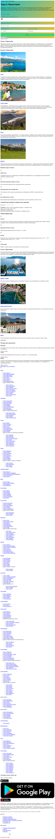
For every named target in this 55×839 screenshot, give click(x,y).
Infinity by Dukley (5, 278)
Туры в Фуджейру (7, 579)
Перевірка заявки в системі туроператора (12, 820)
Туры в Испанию (4, 628)
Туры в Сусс (6, 744)
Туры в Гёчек (9, 465)
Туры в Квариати (7, 615)
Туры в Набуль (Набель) (8, 743)
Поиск (27, 34)
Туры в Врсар (9, 687)
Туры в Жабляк (9, 538)
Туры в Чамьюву (9, 435)
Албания (2, 555)
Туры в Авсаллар (10, 442)
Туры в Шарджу (7, 582)
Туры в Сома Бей (10, 392)
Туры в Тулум (6, 548)
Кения (2, 479)
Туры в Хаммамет (7, 745)
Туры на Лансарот (7, 656)
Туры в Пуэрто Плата (11, 414)
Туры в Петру (6, 723)
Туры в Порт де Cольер (11, 668)
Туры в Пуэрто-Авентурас (9, 553)
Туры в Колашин (10, 539)
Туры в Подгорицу (10, 537)
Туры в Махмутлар (10, 444)
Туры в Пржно (9, 535)
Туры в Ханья (9, 515)
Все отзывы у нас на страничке (8, 366)
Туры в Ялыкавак (10, 464)
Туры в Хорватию (4, 671)
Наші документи (7, 830)
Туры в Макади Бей (7, 375)
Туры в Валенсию (7, 632)
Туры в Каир (6, 377)
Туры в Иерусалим (7, 757)
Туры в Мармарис (7, 451)
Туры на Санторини (7, 496)
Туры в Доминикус (7, 409)
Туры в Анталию (7, 424)
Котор (2, 132)
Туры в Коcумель (7, 550)
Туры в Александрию (11, 394)
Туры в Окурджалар (10, 441)
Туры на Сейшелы (4, 601)
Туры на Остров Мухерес (9, 545)
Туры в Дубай (6, 575)
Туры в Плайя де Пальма (11, 665)
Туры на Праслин (7, 606)
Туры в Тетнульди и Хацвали (12, 622)
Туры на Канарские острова (9, 654)
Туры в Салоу (9, 643)
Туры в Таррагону (10, 642)
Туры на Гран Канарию (8, 659)
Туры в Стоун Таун (7, 475)
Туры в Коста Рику (7, 718)
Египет (2, 370)
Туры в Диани (6, 481)
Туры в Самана (9, 416)
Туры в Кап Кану (7, 408)
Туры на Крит (6, 490)
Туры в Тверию (9, 770)
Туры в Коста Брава (7, 636)
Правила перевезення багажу (10, 819)
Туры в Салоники (7, 504)
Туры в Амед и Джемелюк (9, 734)
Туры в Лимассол (7, 596)
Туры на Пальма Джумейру (9, 576)
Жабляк (2, 161)
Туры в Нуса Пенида (8, 735)
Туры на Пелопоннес (8, 505)
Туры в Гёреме (6, 431)
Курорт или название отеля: (10, 16)
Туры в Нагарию (10, 772)
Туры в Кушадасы (7, 455)
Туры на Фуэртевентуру (8, 658)
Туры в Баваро (6, 404)
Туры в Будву (6, 520)
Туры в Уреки (6, 614)
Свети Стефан (4, 103)
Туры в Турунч (9, 463)
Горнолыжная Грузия (11, 624)
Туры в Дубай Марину (8, 578)
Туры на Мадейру (7, 699)
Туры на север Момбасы (8, 483)
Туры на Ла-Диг (7, 604)
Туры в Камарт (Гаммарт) (9, 748)
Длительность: (5, 28)
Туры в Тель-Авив (7, 753)
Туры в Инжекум (10, 443)
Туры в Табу (9, 395)
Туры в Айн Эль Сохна (11, 388)
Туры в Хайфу (9, 771)
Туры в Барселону (7, 631)
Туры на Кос (6, 497)
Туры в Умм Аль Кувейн (11, 586)
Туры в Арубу (6, 702)
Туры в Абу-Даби (7, 580)
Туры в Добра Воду (10, 534)
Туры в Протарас (7, 598)
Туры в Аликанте (7, 633)
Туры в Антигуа (7, 703)
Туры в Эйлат (6, 755)
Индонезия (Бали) (4, 725)
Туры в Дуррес (6, 561)
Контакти (5, 831)
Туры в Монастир (7, 742)
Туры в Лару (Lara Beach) (12, 438)
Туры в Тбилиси (7, 612)
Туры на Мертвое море (8, 754)
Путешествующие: (33, 28)
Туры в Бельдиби (10, 437)
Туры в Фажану (9, 690)
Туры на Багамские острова (9, 704)
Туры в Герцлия (9, 767)
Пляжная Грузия (7, 617)
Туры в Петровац (7, 525)
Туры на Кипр (3, 591)
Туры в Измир (6, 457)
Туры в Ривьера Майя (8, 551)
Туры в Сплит (6, 675)
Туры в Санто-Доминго (8, 406)
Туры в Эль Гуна (7, 378)
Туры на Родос (6, 491)
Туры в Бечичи (6, 523)
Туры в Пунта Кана (7, 400)
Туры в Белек (9, 439)
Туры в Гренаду (6, 714)
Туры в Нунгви (6, 471)
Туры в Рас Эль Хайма (8, 581)
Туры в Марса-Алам (7, 376)
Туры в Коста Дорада (8, 637)
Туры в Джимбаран (7, 733)
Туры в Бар (8, 531)
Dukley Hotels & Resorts (6, 306)
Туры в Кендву (6, 476)
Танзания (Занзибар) (5, 469)
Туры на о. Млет (7, 680)
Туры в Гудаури (9, 626)
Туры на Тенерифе (7, 655)
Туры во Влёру (6, 559)
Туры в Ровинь (6, 677)
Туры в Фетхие (6, 454)
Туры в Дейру (9, 588)
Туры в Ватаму (6, 484)
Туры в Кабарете (10, 415)
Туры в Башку (9, 692)
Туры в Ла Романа (7, 402)
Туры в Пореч (9, 686)
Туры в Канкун (6, 544)
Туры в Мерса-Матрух (8, 381)
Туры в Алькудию (7, 653)
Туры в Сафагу (9, 393)
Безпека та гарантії (7, 816)
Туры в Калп (9, 646)
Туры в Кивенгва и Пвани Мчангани (11, 474)
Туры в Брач (8, 694)
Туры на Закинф (7, 494)
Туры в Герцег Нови (10, 532)
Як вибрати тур (6, 822)
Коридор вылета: (6, 23)
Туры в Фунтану (9, 688)
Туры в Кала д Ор (10, 662)
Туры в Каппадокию (8, 429)
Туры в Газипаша (10, 445)
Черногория (3, 517)
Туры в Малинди (7, 485)
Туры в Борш (6, 563)
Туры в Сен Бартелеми (8, 713)
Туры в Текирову (7, 427)
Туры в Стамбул (7, 459)
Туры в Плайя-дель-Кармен (9, 547)
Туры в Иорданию (4, 720)
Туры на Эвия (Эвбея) (8, 509)
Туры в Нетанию (7, 759)
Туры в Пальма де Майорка (12, 666)
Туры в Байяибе (6, 405)
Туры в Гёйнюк (9, 436)
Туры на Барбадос (7, 705)
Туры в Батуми (6, 611)
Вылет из (3, 14)
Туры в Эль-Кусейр (10, 389)
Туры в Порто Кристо (11, 664)
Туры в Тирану (6, 564)
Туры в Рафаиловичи (8, 526)
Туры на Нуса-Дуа (7, 730)
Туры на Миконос (7, 495)
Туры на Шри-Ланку (8, 700)
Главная (2, 1)
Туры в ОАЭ (3, 572)
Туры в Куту (6, 728)
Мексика (2, 542)
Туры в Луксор (9, 384)
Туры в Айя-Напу (7, 594)
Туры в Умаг (9, 689)
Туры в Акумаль (7, 549)
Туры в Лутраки (7, 507)
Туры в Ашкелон (10, 764)
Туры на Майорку (7, 652)
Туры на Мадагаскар (8, 712)
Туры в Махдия (6, 740)
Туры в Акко (6, 758)
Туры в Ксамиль (7, 558)
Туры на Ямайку (7, 715)
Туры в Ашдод (9, 763)
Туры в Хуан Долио (10, 412)
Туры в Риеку (9, 684)
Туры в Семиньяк (7, 729)
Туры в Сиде (6, 426)
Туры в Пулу (6, 676)
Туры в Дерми (6, 565)
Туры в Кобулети (7, 616)
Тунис (2, 738)
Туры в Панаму (6, 716)
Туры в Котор (6, 522)
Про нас (5, 829)
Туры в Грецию (4, 488)
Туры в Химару (9, 569)
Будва (2, 74)
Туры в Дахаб (6, 380)
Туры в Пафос (6, 597)
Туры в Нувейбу (9, 387)
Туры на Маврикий (7, 706)
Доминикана (3, 398)
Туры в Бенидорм (10, 645)
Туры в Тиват (6, 527)
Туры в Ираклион (10, 512)
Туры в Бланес (9, 644)
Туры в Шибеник (10, 693)
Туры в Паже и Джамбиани (9, 473)
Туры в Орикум (9, 570)
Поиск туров (3, 37)
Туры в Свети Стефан (8, 521)
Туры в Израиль (4, 750)
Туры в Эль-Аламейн (11, 390)
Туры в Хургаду (7, 372)
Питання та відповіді (8, 818)
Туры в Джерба (6, 746)
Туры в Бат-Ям (9, 765)
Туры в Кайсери (7, 430)
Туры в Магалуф (9, 667)
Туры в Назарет (9, 769)
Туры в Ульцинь (9, 533)
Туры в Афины (6, 506)
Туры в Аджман (9, 587)
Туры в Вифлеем (10, 766)
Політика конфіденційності (9, 828)
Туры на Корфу (6, 493)
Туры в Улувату (6, 732)
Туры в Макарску (7, 678)
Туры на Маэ (6, 605)
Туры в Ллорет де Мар (8, 638)
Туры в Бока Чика (7, 403)
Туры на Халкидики (7, 503)
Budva (2, 335)
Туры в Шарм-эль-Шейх (8, 374)
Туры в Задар (6, 681)
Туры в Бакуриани (10, 621)
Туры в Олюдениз (7, 453)
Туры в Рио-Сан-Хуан (11, 417)
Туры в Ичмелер (7, 458)
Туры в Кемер (6, 423)
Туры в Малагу (6, 634)
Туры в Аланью (6, 425)
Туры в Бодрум (6, 452)
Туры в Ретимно (9, 513)
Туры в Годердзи (10, 623)
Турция (2, 420)
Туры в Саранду (7, 560)
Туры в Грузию (3, 609)
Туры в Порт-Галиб (10, 386)
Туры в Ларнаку (7, 595)
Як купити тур (6, 821)
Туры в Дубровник (7, 674)
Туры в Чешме (9, 466)
